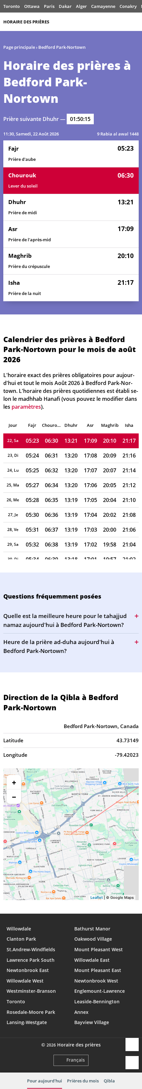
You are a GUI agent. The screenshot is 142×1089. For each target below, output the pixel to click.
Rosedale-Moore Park (31, 1012)
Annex (81, 1012)
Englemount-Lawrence (99, 991)
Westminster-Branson (31, 991)
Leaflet (96, 897)
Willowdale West (25, 981)
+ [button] (14, 782)
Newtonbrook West (96, 981)
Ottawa (32, 6)
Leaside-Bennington (97, 1001)
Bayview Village (91, 1022)
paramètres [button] (26, 406)
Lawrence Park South (30, 960)
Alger (81, 6)
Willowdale (19, 929)
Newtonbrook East (28, 970)
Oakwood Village (93, 939)
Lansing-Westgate (27, 1022)
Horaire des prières (26, 22)
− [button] (14, 796)
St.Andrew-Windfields (31, 949)
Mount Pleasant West (98, 949)
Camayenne (103, 6)
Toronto (11, 6)
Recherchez (135, 21)
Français (75, 1060)
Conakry (128, 6)
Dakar (65, 6)
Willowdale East (92, 960)
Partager (132, 1044)
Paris (49, 6)
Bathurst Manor (92, 929)
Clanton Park (21, 939)
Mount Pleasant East (97, 970)
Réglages (132, 1062)
